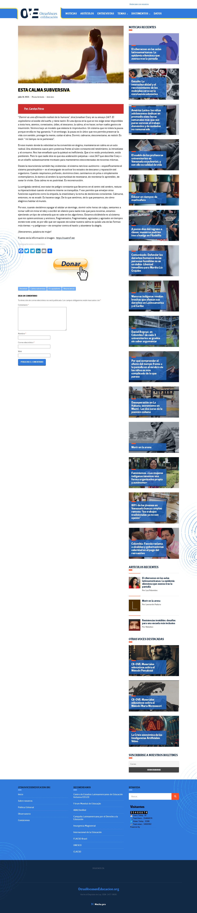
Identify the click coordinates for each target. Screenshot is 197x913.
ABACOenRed (79, 810)
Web (20, 351)
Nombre (22, 333)
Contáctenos (24, 820)
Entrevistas (105, 13)
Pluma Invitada (38, 97)
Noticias (71, 13)
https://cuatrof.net (65, 238)
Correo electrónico (26, 342)
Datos (158, 13)
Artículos (87, 13)
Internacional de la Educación (87, 832)
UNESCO (77, 845)
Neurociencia (68, 288)
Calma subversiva (38, 288)
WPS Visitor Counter (148, 827)
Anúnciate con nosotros (139, 4)
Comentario (23, 305)
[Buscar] (175, 796)
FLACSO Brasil (80, 838)
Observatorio (24, 814)
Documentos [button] (140, 13)
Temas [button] (122, 13)
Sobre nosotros (25, 801)
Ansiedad (23, 288)
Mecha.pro (100, 904)
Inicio (20, 794)
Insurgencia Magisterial (84, 825)
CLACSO (77, 851)
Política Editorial (26, 807)
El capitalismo (54, 288)
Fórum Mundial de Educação (87, 803)
